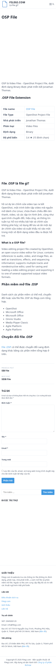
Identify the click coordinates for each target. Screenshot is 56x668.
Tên (4, 437)
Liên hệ (5, 609)
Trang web (6, 459)
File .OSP (6, 347)
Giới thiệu (6, 605)
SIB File (5, 370)
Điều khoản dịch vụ (10, 597)
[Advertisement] (28, 54)
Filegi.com (17, 2)
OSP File (30, 109)
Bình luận (7, 403)
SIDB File (6, 379)
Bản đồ (43, 631)
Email (5, 448)
